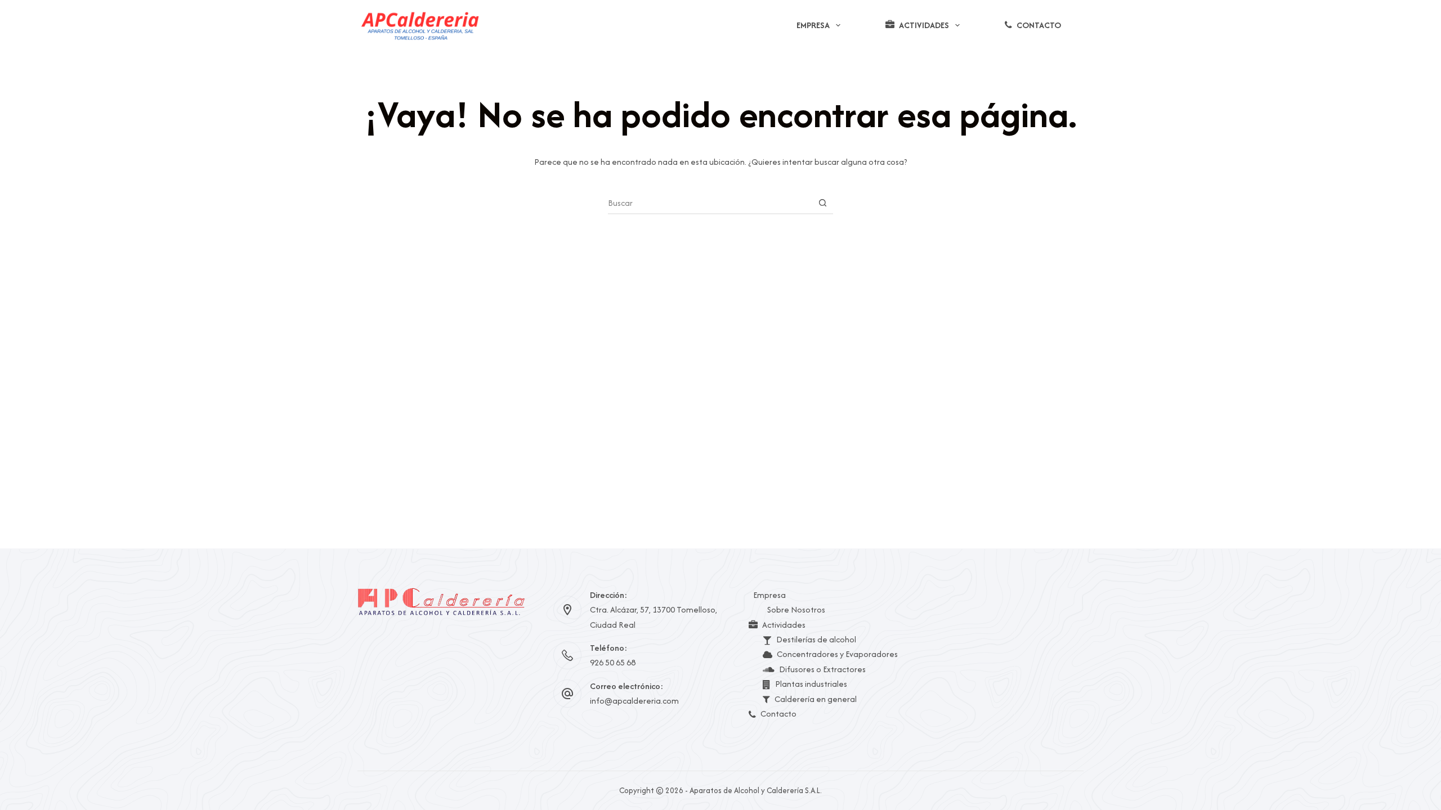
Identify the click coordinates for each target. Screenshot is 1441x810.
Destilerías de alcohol (816, 639)
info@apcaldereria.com (634, 700)
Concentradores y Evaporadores (837, 654)
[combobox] (710, 202)
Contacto (1039, 25)
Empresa (813, 25)
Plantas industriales (811, 684)
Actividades (924, 25)
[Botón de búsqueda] (822, 202)
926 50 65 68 (613, 662)
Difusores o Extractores (822, 669)
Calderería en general (816, 699)
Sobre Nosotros (796, 609)
